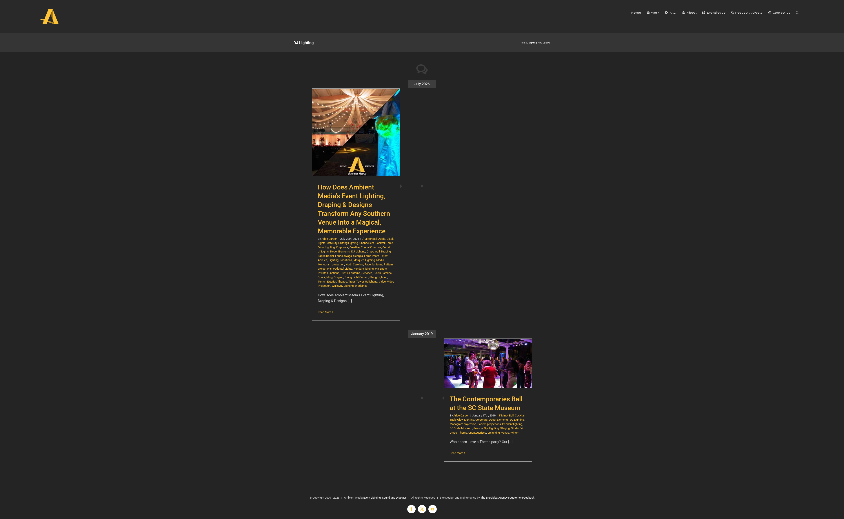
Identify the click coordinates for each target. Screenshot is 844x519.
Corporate (342, 247)
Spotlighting (325, 277)
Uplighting (371, 281)
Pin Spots (381, 268)
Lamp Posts (371, 256)
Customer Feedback (522, 497)
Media (380, 260)
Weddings (361, 285)
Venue (505, 432)
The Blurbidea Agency (493, 497)
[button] (797, 12)
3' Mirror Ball (369, 238)
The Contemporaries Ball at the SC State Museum (488, 363)
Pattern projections (489, 424)
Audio (381, 238)
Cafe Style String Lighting (342, 243)
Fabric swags (343, 256)
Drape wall (373, 251)
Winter (514, 432)
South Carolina (383, 273)
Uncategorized (477, 432)
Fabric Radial (326, 256)
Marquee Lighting (364, 260)
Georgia (358, 256)
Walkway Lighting (343, 285)
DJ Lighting (358, 251)
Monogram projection (331, 264)
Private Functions (328, 273)
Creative (354, 247)
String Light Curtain (356, 277)
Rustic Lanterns (350, 273)
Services (367, 273)
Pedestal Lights (342, 268)
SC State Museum (461, 428)
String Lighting (378, 277)
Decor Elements (340, 251)
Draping (386, 251)
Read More (324, 312)
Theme (462, 432)
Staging (338, 277)
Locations (346, 260)
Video (382, 281)
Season (478, 428)
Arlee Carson (329, 238)
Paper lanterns (373, 264)
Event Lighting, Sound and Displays (385, 497)
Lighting (333, 260)
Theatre (342, 281)
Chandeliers (366, 243)
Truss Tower (356, 281)
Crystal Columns (371, 247)
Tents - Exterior (327, 281)
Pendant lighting (364, 268)
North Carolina (354, 264)
